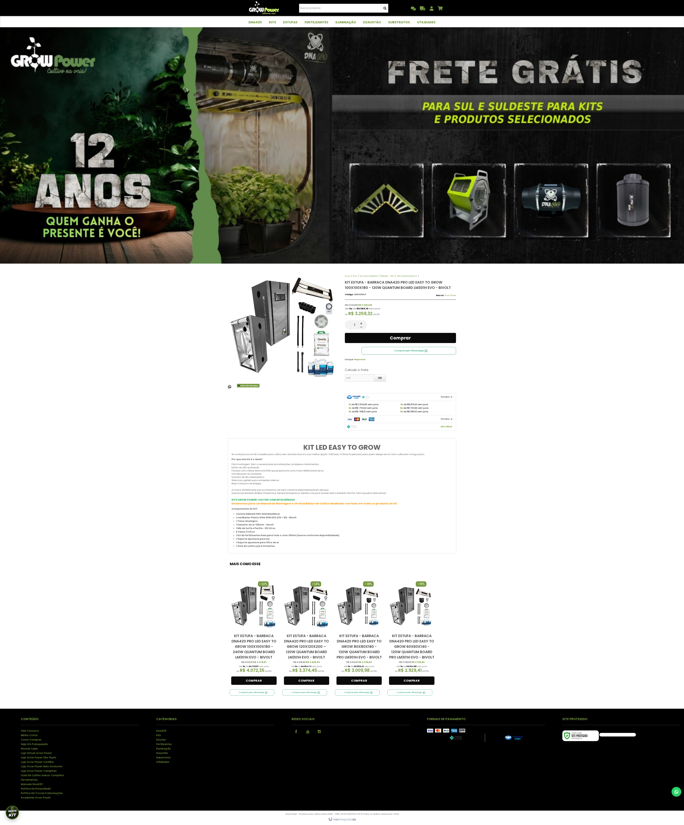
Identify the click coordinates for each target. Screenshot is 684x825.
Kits (355, 276)
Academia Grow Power (36, 797)
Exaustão (162, 753)
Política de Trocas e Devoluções (42, 793)
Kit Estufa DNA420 (369, 276)
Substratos (163, 757)
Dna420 (161, 731)
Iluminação (163, 748)
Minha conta (29, 735)
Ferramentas (29, 780)
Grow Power (450, 295)
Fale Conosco (30, 731)
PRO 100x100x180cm (407, 276)
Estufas (161, 739)
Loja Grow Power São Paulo (38, 757)
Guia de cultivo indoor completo (42, 775)
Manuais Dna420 (32, 784)
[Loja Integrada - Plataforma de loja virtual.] (342, 819)
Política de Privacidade (36, 788)
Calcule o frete (356, 370)
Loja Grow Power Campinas (39, 771)
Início (347, 276)
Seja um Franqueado (34, 744)
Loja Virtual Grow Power (36, 753)
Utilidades (162, 762)
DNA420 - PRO (387, 276)
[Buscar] (385, 8)
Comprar (400, 338)
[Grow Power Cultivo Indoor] (263, 8)
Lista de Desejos (249, 385)
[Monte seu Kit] (12, 813)
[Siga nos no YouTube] (307, 731)
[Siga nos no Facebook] (296, 731)
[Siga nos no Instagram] (319, 731)
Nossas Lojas (29, 748)
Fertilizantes (164, 744)
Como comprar (31, 739)
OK (380, 378)
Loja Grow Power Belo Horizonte (41, 766)
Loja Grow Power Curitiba (37, 762)
